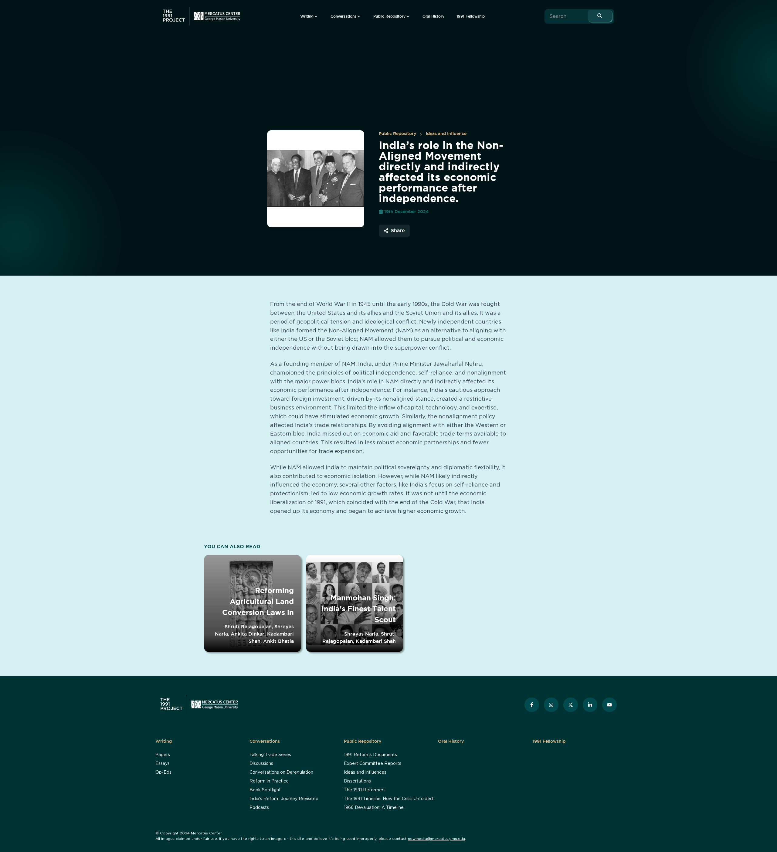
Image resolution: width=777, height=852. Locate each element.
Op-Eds (163, 772)
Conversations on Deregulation (281, 772)
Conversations (264, 741)
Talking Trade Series (270, 755)
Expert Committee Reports (372, 764)
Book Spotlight (265, 790)
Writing (163, 741)
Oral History (451, 741)
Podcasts (259, 808)
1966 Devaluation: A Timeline (374, 808)
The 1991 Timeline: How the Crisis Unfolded (388, 799)
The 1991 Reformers (364, 790)
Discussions (261, 764)
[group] (309, 16)
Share (398, 230)
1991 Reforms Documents (370, 755)
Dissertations (357, 781)
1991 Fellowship (548, 741)
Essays (162, 764)
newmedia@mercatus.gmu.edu (436, 838)
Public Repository (397, 133)
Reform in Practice (269, 781)
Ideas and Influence (446, 133)
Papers (162, 755)
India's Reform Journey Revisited (283, 799)
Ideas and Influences (365, 772)
